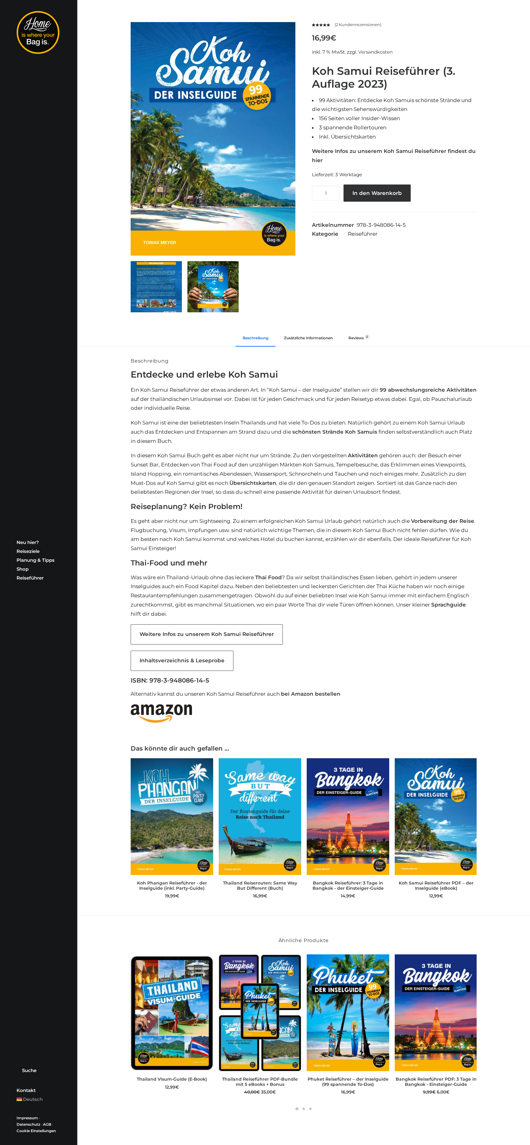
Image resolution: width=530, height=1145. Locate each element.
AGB (47, 1124)
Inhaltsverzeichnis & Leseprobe (182, 660)
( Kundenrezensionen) (358, 24)
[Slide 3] (310, 1108)
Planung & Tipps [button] (36, 560)
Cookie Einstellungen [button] (36, 1130)
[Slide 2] (303, 1108)
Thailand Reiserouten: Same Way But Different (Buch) (260, 885)
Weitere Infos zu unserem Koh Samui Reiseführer (207, 634)
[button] (213, 139)
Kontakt (26, 1090)
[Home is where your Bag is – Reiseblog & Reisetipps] (39, 32)
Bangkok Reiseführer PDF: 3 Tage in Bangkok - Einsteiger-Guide (436, 1081)
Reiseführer (30, 578)
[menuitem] (38, 542)
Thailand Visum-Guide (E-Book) (172, 1079)
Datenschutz (28, 1124)
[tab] (308, 340)
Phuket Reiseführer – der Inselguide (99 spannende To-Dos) (348, 1081)
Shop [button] (23, 569)
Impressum (27, 1118)
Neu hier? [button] (28, 542)
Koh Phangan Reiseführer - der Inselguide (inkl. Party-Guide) (172, 885)
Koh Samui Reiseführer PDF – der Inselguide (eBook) (436, 885)
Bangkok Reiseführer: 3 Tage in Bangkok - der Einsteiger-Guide (348, 885)
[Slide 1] (297, 1108)
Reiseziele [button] (28, 551)
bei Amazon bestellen (310, 694)
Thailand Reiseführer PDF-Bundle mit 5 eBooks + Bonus (260, 1081)
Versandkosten (375, 52)
